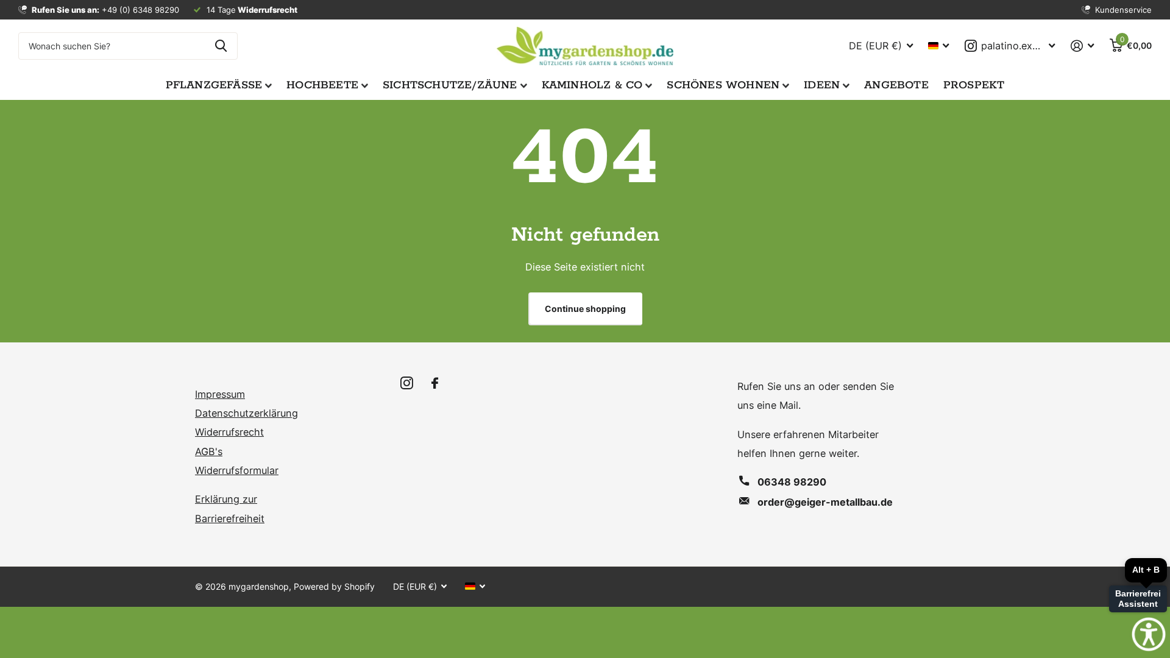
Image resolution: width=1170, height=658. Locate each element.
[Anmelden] (1082, 46)
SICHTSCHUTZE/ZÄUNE (450, 85)
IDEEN (822, 85)
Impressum (220, 394)
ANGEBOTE (896, 85)
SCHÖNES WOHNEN (723, 85)
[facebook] (434, 383)
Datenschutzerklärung (246, 413)
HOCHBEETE (322, 85)
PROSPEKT (974, 85)
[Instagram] (406, 383)
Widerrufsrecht (229, 432)
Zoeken (221, 46)
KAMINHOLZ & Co (592, 85)
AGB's (208, 451)
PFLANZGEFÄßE (214, 85)
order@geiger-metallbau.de (825, 502)
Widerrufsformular (236, 470)
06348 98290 (791, 482)
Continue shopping (585, 308)
